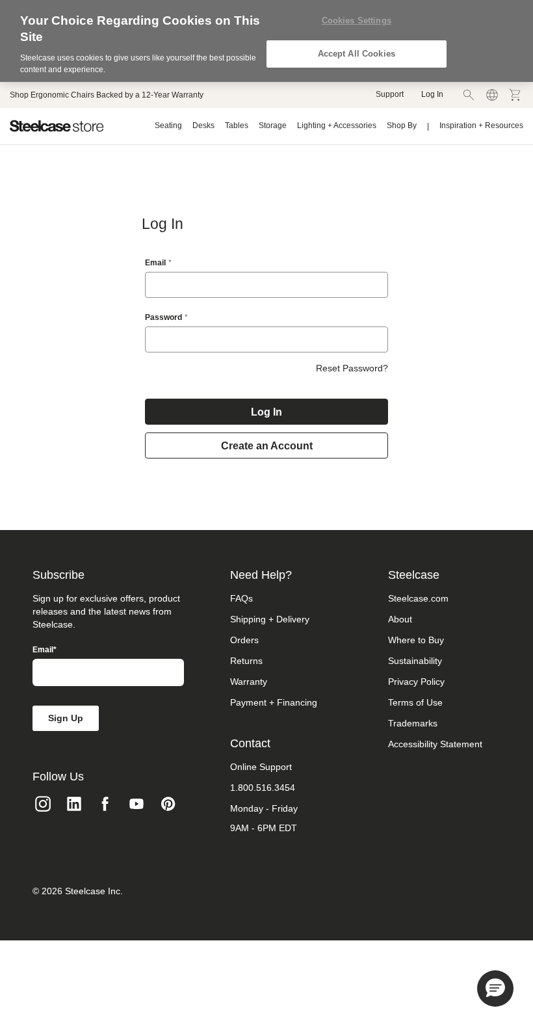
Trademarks (412, 723)
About (400, 619)
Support (390, 94)
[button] (495, 988)
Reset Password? (352, 368)
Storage (273, 125)
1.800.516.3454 (262, 787)
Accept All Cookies (356, 54)
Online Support (261, 767)
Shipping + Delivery (269, 619)
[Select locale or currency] (492, 95)
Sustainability (415, 661)
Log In (432, 94)
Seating (168, 125)
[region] (266, 41)
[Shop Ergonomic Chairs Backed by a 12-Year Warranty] (106, 95)
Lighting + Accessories (336, 125)
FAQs (241, 598)
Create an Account (267, 445)
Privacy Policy (416, 681)
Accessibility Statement (435, 744)
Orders (244, 640)
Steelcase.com (418, 598)
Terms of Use (415, 702)
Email (155, 263)
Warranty (248, 681)
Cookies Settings (356, 20)
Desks (203, 125)
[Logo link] (57, 126)
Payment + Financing (273, 702)
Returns (246, 661)
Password (163, 317)
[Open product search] (468, 95)
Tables (236, 125)
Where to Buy (416, 640)
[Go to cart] (515, 95)
